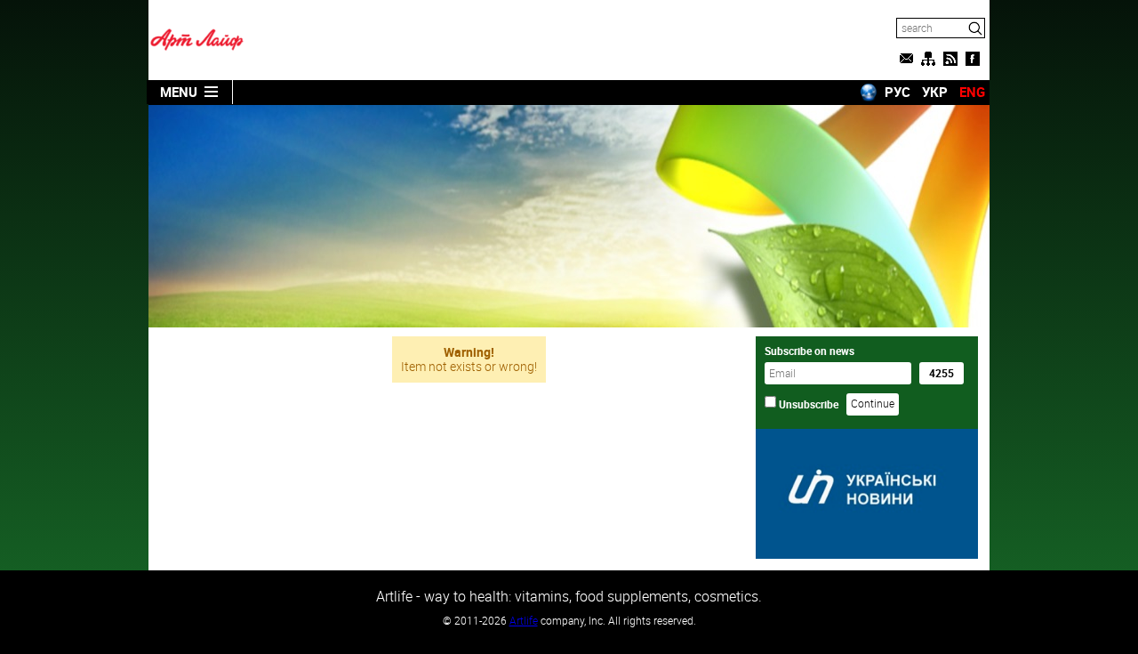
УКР (935, 92)
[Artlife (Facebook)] (973, 59)
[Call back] (906, 59)
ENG (972, 92)
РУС (897, 92)
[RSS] (950, 59)
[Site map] (928, 59)
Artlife (523, 620)
